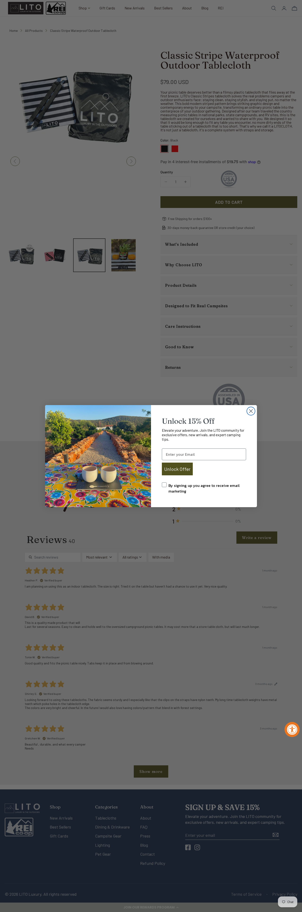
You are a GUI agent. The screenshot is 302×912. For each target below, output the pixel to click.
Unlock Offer (177, 469)
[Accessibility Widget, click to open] (292, 729)
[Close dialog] (251, 411)
